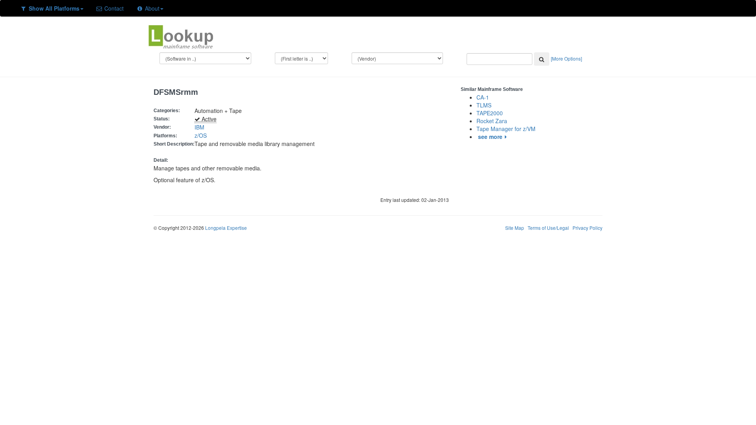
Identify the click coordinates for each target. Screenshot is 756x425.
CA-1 (482, 97)
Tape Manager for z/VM (506, 129)
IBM (199, 127)
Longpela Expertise (226, 227)
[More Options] (566, 58)
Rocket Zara (491, 121)
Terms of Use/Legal (548, 227)
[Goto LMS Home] (181, 36)
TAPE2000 (489, 113)
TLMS (483, 105)
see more (490, 136)
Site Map (514, 227)
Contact (113, 8)
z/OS (202, 135)
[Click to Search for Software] (541, 59)
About (151, 8)
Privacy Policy (587, 227)
